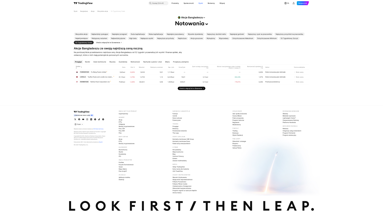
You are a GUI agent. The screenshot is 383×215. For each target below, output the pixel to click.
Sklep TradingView (179, 167)
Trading (234, 131)
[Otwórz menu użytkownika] (294, 3)
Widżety (285, 113)
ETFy (120, 122)
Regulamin (235, 122)
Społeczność (189, 3)
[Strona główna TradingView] (83, 3)
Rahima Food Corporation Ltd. (100, 82)
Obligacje (122, 124)
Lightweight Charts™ (289, 118)
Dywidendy (122, 154)
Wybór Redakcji (237, 135)
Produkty (175, 3)
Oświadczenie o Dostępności (182, 186)
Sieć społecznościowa (239, 113)
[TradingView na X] (75, 119)
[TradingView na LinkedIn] (91, 119)
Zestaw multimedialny (180, 160)
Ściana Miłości (237, 116)
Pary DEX (122, 131)
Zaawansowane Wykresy (291, 120)
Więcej (222, 3)
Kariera (175, 158)
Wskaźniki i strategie (239, 141)
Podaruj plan (177, 120)
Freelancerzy (236, 146)
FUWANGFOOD (84, 72)
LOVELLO (83, 77)
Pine (120, 133)
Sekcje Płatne (236, 148)
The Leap (176, 133)
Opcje (121, 167)
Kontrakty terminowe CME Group (183, 139)
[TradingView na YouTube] (83, 119)
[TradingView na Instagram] (87, 119)
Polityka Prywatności (179, 182)
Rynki (201, 3)
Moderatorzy (236, 124)
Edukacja (235, 133)
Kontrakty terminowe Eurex (181, 141)
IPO (120, 156)
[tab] (81, 34)
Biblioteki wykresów (289, 116)
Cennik (175, 116)
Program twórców (238, 120)
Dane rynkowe (177, 118)
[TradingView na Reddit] (103, 119)
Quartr (101, 142)
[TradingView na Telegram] (95, 119)
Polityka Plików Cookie (180, 184)
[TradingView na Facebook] (79, 119)
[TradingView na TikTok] (99, 119)
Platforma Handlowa (289, 122)
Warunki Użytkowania (180, 177)
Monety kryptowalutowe (126, 126)
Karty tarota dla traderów (181, 169)
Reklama (285, 128)
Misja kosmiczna (178, 152)
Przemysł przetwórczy (272, 82)
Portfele (121, 162)
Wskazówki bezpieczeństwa (182, 188)
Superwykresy (123, 113)
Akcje (120, 120)
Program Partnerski (289, 133)
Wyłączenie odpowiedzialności (182, 179)
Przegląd (175, 126)
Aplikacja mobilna (124, 177)
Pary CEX (122, 128)
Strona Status (177, 193)
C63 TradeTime (178, 171)
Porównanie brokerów (180, 131)
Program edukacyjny (289, 135)
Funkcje (175, 113)
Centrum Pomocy (178, 156)
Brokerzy (211, 3)
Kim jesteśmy (177, 149)
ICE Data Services (98, 129)
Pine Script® (123, 171)
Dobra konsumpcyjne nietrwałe (275, 72)
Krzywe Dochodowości (126, 164)
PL (288, 3)
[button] (180, 3)
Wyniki (121, 152)
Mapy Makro (123, 169)
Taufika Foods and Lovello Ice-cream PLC (100, 77)
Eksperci (235, 143)
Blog (174, 154)
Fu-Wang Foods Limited (98, 72)
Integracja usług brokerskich (292, 131)
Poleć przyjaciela (238, 118)
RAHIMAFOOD (84, 82)
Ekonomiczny (123, 149)
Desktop (121, 179)
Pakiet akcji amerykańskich (181, 143)
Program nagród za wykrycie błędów (185, 190)
